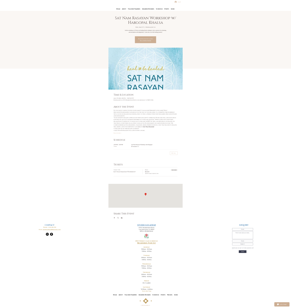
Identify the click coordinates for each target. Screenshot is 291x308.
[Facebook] (51, 234)
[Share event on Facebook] (114, 217)
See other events (145, 40)
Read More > (118, 133)
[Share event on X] (118, 217)
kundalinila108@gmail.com (52, 229)
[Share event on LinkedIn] (121, 217)
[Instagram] (47, 234)
